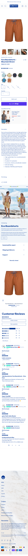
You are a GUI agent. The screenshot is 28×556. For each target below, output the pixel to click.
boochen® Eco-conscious (6, 57)
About (2, 485)
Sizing (2, 507)
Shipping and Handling (6, 512)
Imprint (3, 493)
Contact (3, 504)
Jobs (2, 491)
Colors (2, 72)
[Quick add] (3, 300)
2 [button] (12, 445)
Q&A (2, 510)
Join (25, 532)
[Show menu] (2, 6)
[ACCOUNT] (22, 6)
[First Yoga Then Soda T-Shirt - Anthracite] (6, 117)
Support (5, 255)
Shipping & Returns (8, 250)
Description (4, 129)
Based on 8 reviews (6, 318)
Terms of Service (6, 536)
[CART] (26, 6)
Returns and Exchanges (7, 515)
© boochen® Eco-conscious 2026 (8, 543)
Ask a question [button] (14, 324)
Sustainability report (9, 245)
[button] (4, 68)
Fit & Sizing (4, 177)
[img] (9, 345)
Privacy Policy (23, 535)
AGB (2, 488)
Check (4, 238)
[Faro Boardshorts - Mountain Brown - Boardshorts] (11, 52)
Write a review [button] (14, 320)
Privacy (3, 496)
